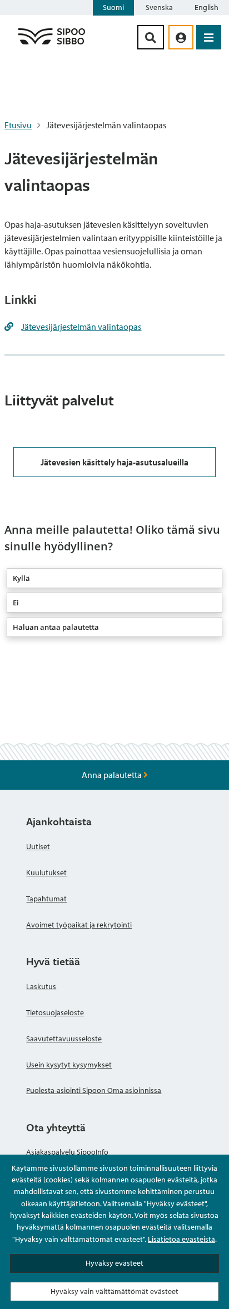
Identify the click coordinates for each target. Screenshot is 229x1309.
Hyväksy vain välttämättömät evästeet (114, 1291)
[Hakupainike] (150, 37)
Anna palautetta (112, 774)
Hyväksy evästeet (114, 1263)
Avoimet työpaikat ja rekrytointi (79, 925)
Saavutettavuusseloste (64, 1039)
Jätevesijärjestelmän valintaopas (81, 326)
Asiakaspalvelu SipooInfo (67, 1152)
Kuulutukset (46, 872)
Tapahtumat (46, 899)
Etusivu (18, 125)
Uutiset (38, 846)
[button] (114, 578)
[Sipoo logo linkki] (51, 43)
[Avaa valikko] (208, 37)
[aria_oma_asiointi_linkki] (180, 37)
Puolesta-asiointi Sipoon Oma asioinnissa (93, 1090)
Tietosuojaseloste (55, 1012)
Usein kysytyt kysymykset (69, 1065)
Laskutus (41, 986)
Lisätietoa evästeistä (181, 1239)
